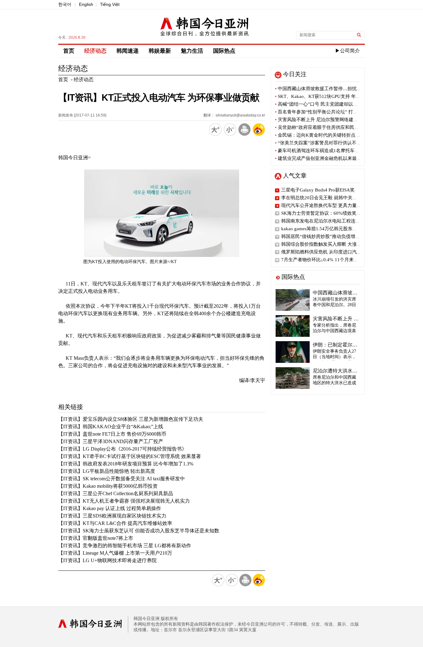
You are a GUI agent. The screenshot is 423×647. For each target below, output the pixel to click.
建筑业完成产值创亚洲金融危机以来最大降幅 (323, 158)
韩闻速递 (127, 51)
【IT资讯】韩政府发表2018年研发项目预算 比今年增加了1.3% (125, 463)
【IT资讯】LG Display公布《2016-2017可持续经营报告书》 (122, 448)
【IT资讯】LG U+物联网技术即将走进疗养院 (107, 560)
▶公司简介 (347, 50)
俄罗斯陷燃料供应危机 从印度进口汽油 (321, 251)
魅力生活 (192, 51)
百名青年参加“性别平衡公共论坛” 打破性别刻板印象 (330, 111)
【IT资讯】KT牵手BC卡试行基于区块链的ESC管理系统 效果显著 (129, 456)
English (86, 4)
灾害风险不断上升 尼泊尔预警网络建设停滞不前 (326, 119)
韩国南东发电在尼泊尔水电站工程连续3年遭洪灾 (331, 220)
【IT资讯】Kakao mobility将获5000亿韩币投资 (108, 486)
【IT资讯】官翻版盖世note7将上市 (95, 538)
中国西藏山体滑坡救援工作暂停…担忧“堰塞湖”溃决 (329, 88)
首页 (68, 51)
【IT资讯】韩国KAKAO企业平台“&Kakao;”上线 (110, 426)
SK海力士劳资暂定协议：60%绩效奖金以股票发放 (332, 213)
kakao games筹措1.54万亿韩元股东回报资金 (326, 228)
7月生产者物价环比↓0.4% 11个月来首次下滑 (326, 259)
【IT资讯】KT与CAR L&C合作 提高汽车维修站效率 (115, 523)
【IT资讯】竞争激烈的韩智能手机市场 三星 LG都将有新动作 (124, 545)
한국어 (64, 4)
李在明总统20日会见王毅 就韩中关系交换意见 (328, 197)
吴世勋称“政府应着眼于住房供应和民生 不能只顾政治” (332, 127)
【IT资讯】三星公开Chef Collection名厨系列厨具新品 (115, 493)
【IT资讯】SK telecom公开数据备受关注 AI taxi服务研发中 (121, 478)
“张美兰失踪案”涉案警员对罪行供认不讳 (318, 142)
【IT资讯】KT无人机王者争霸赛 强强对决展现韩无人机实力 (124, 501)
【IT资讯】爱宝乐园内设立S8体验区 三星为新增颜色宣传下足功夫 (130, 419)
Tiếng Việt (110, 4)
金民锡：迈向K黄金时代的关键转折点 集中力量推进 (330, 135)
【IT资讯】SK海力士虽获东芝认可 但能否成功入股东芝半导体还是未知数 (138, 530)
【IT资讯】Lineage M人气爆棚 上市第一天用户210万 (115, 553)
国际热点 (224, 51)
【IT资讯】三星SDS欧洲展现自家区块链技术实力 (112, 515)
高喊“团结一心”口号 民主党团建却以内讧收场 (323, 104)
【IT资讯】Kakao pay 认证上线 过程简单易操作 (109, 508)
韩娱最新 (160, 51)
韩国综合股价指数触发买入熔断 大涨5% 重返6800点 (334, 244)
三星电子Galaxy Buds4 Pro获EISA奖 (318, 189)
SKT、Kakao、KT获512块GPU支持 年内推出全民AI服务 (334, 96)
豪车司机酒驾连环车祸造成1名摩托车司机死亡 (324, 150)
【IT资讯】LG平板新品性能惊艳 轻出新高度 (106, 471)
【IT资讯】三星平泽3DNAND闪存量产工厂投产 (110, 441)
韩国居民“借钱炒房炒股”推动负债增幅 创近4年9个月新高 (340, 236)
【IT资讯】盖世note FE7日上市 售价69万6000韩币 (112, 434)
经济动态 (95, 51)
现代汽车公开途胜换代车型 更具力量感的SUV (328, 205)
